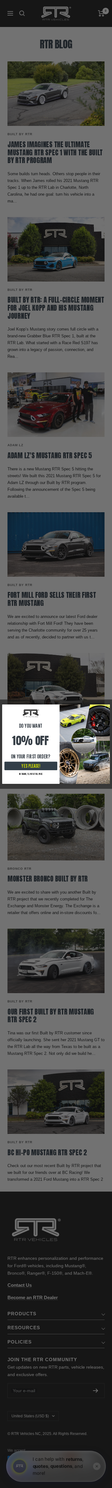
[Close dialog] (107, 707)
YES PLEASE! (30, 765)
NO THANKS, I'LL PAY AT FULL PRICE (31, 774)
